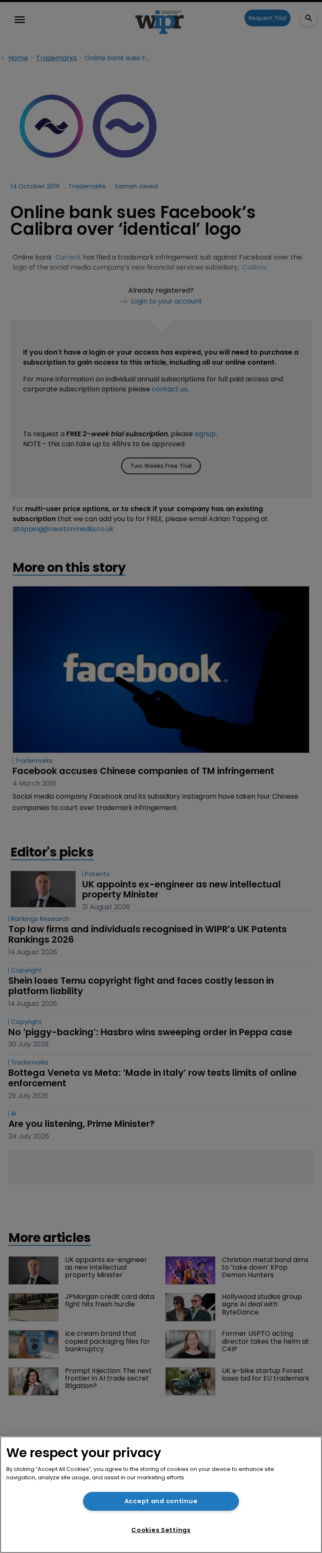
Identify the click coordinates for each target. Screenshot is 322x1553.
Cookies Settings (161, 1530)
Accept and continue (161, 1501)
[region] (161, 1494)
